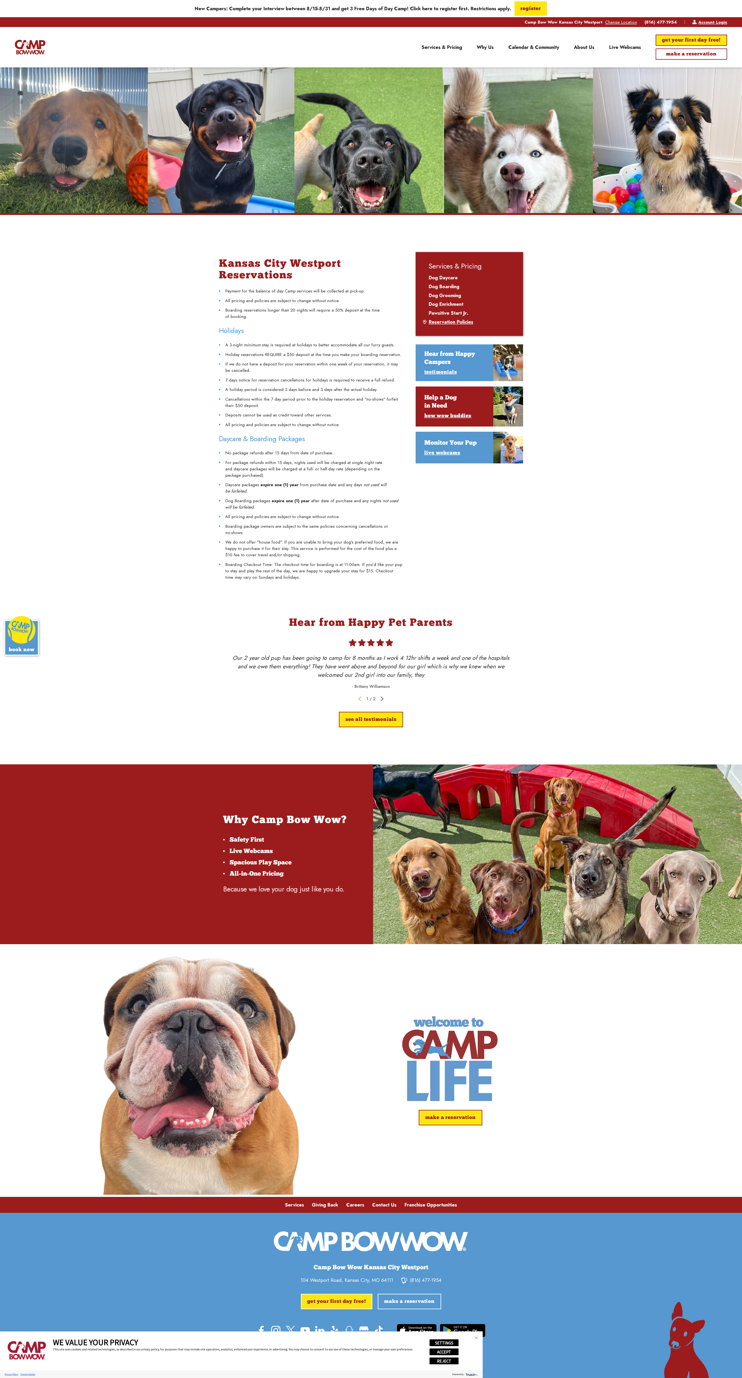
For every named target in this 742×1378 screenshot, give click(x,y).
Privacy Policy (11, 1374)
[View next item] (382, 699)
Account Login (712, 22)
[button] (476, 1338)
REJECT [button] (444, 1361)
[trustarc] (471, 1374)
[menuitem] (442, 47)
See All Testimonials (371, 719)
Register (530, 8)
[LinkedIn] (319, 1330)
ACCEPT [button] (444, 1352)
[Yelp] (334, 1330)
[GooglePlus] (363, 1330)
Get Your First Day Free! (691, 40)
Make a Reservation (691, 54)
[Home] (30, 47)
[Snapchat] (349, 1330)
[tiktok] (378, 1330)
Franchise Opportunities (430, 1204)
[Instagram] (275, 1330)
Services (294, 1204)
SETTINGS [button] (444, 1343)
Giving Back (325, 1204)
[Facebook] (261, 1330)
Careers (355, 1204)
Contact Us (384, 1204)
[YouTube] (305, 1330)
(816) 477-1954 (661, 22)
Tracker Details (27, 1374)
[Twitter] (290, 1330)
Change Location (621, 22)
